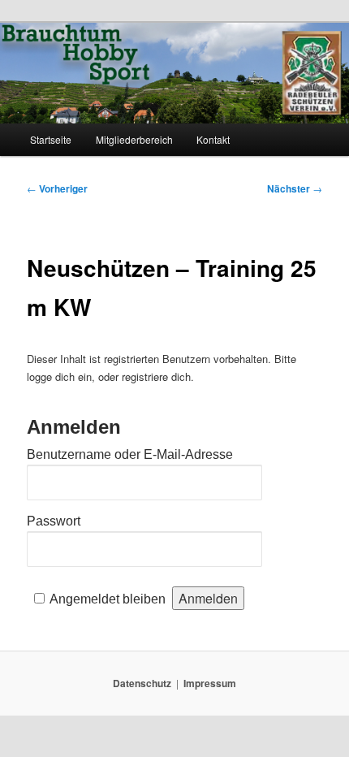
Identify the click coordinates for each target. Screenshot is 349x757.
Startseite (50, 139)
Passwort (53, 521)
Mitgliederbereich (134, 139)
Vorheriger (57, 188)
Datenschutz (142, 683)
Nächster (294, 188)
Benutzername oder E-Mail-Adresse (130, 454)
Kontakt (213, 139)
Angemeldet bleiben (108, 599)
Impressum (209, 683)
